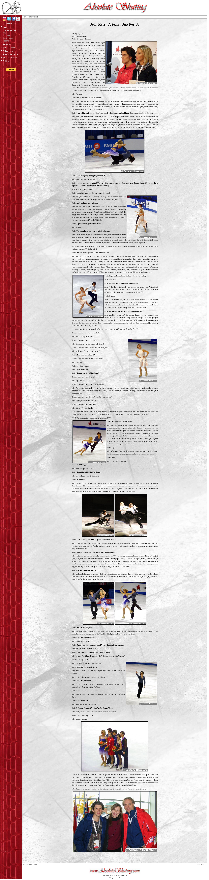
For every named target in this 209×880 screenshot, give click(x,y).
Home (25, 17)
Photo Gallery (8, 38)
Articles (5, 33)
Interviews (7, 36)
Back (203, 865)
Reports (6, 41)
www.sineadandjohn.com (148, 783)
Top (198, 865)
